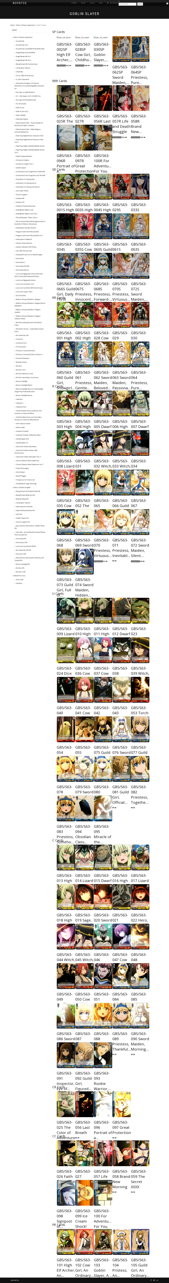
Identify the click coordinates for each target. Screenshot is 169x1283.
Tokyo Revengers (22, 468)
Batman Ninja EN (22, 499)
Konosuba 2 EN (21, 542)
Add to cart (103, 23)
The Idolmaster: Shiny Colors (26, 217)
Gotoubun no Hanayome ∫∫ (26, 183)
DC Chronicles (21, 104)
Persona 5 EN (21, 554)
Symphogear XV (22, 443)
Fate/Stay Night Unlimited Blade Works (30, 146)
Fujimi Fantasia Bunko (24, 156)
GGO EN (19, 514)
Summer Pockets (22, 431)
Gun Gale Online (22, 191)
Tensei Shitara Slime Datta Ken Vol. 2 (29, 464)
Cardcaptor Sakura (23, 68)
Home (74, 3)
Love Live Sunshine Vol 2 (25, 284)
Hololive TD (20, 202)
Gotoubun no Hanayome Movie (28, 187)
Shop (83, 3)
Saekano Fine (21, 407)
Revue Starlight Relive (24, 385)
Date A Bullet (20, 115)
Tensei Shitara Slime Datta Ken (27, 460)
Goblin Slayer (21, 168)
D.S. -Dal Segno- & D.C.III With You (28, 96)
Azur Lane (20, 579)
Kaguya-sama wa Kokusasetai (27, 231)
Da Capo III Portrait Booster (26, 100)
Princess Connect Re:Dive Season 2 (29, 354)
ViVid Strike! (20, 472)
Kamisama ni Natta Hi (24, 239)
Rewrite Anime (21, 362)
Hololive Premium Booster (25, 206)
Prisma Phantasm (22, 358)
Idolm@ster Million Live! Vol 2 (26, 214)
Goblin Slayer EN (22, 518)
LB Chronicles (21, 295)
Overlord (19, 339)
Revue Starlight (21, 381)
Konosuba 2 (20, 262)
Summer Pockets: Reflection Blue (28, 435)
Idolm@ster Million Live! (24, 210)
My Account (112, 3)
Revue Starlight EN (23, 564)
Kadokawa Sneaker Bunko (26, 228)
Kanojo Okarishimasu (24, 243)
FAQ (101, 3)
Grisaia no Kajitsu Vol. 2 (25, 164)
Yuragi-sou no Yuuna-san (25, 480)
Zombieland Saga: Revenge (26, 483)
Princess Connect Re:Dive (25, 350)
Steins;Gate (20, 427)
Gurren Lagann (21, 194)
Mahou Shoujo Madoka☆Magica (28, 299)
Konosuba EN (21, 538)
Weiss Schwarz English (22, 487)
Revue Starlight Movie (24, 395)
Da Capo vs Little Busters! (25, 92)
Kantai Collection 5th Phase (26, 247)
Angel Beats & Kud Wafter (25, 52)
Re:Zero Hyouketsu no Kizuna (27, 377)
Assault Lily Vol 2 (22, 45)
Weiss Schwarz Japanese (25, 25)
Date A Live (20, 107)
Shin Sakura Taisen (23, 423)
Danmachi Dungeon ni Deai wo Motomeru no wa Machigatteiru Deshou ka (29, 85)
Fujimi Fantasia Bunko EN (25, 510)
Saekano (19, 399)
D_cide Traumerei (22, 79)
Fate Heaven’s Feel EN (24, 506)
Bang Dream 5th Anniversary (26, 64)
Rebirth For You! (19, 576)
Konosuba (20, 258)
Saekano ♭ (20, 403)
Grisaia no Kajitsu (22, 160)
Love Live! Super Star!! (24, 292)
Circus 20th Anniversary (25, 75)
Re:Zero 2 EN (20, 572)
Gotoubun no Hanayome (25, 179)
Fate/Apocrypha (22, 119)
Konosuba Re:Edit (22, 266)
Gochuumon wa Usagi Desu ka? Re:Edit (30, 175)
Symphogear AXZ (22, 439)
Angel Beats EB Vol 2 (23, 60)
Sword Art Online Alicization (26, 446)
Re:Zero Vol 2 (21, 370)
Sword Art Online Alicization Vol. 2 (28, 457)
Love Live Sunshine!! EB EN (26, 546)
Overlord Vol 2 (21, 343)
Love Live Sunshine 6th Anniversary (29, 288)
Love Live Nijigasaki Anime (26, 280)
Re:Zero (19, 366)
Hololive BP (20, 198)
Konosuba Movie (22, 270)
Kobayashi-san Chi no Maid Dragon (29, 254)
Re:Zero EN (20, 568)
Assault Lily (20, 41)
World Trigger (21, 476)
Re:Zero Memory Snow (24, 373)
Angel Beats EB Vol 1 (23, 56)
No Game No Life (22, 335)
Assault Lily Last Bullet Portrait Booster (30, 49)
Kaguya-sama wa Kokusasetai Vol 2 (29, 235)
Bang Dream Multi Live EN (25, 495)
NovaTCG (20, 3)
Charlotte (19, 72)
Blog (92, 3)
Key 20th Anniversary (24, 251)
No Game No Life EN (23, 550)
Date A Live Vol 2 (22, 111)
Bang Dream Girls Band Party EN (28, 491)
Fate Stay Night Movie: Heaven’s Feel (29, 136)
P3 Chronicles (21, 347)
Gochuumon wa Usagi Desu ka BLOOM (30, 171)
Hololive (19, 583)
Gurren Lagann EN (23, 522)
